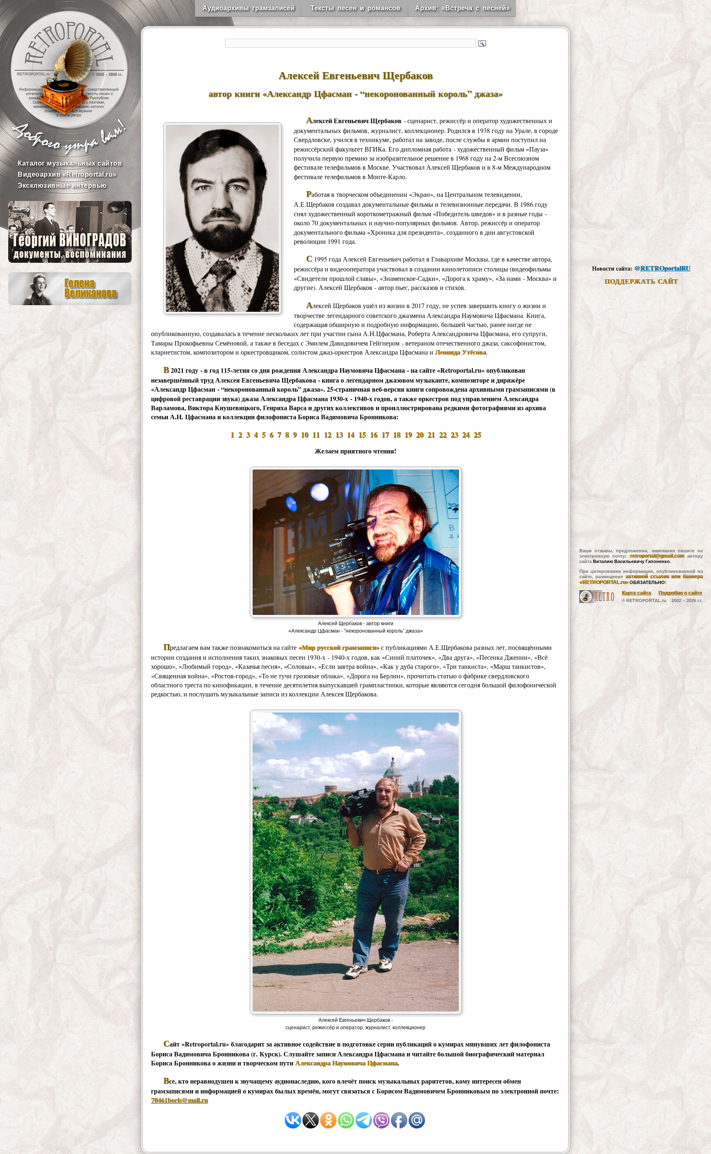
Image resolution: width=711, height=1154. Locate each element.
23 (454, 434)
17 (385, 434)
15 (362, 434)
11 (316, 434)
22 (442, 434)
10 (304, 434)
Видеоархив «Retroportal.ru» (67, 174)
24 (465, 434)
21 (431, 434)
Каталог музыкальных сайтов (70, 163)
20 (419, 434)
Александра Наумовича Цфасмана (346, 1063)
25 (477, 434)
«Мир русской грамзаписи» (338, 647)
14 (350, 434)
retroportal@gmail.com (657, 556)
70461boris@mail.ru (179, 1100)
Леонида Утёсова (460, 352)
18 (396, 434)
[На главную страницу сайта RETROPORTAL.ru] (61, 62)
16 (373, 434)
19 (408, 434)
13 (339, 434)
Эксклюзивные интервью (62, 185)
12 (327, 434)
